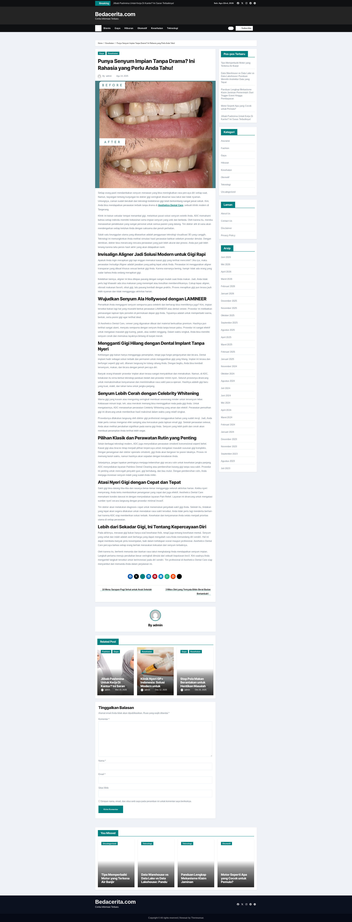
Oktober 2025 (227, 315)
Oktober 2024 (227, 374)
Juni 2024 (226, 395)
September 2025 (229, 323)
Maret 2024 (226, 417)
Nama (102, 761)
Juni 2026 (226, 257)
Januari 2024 (227, 432)
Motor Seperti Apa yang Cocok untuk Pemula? (234, 878)
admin (109, 76)
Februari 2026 (228, 286)
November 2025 (229, 308)
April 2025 (226, 337)
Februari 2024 (228, 424)
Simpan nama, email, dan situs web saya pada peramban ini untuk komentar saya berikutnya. (146, 801)
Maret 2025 (226, 344)
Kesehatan (157, 28)
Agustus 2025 (228, 330)
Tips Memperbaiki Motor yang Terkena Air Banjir (115, 878)
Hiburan (128, 28)
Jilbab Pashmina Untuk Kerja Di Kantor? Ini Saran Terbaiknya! (113, 684)
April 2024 (226, 410)
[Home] (98, 28)
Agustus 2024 (228, 381)
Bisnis (107, 28)
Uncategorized (228, 192)
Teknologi (172, 28)
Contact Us (226, 221)
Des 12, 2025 (161, 690)
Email (101, 774)
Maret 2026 (226, 279)
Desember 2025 (229, 301)
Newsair (184, 918)
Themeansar (197, 918)
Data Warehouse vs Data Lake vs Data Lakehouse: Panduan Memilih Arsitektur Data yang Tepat (156, 882)
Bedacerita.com (115, 14)
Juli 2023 (225, 468)
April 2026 (226, 272)
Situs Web (103, 788)
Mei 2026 (225, 264)
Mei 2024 (225, 403)
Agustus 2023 (228, 461)
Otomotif (142, 28)
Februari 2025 (228, 352)
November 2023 (229, 446)
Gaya (117, 28)
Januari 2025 (227, 359)
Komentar (103, 719)
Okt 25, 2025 (200, 690)
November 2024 (229, 366)
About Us (225, 213)
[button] (256, 28)
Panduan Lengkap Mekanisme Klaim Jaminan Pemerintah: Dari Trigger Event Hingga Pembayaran (196, 884)
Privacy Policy (228, 235)
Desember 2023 (229, 439)
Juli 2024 (225, 388)
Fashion (106, 651)
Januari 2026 (227, 293)
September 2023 (229, 454)
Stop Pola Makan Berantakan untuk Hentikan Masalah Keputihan (193, 684)
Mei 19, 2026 (121, 690)
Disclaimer (226, 228)
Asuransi (225, 141)
